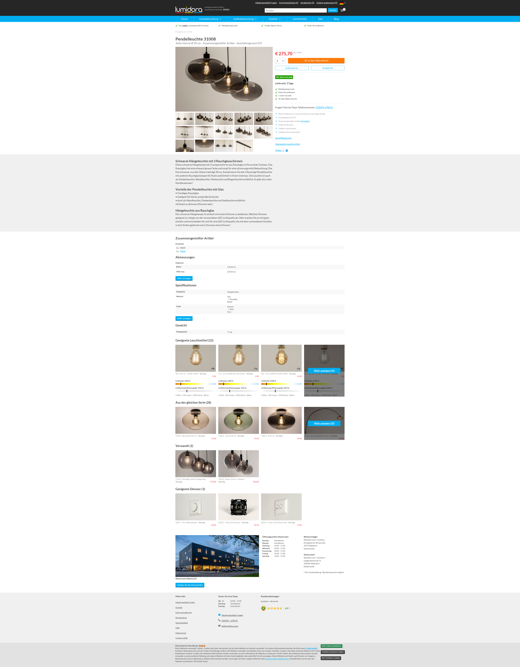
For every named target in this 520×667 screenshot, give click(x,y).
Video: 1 (279, 150)
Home (184, 18)
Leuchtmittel (300, 18)
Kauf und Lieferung (184, 612)
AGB (177, 628)
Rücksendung (181, 617)
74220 (182, 251)
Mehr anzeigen (184, 278)
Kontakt (179, 607)
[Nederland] (341, 3)
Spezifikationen (283, 138)
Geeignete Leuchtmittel (287, 144)
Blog (336, 18)
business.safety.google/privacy (277, 659)
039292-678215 (324, 107)
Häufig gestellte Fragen (185, 602)
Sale (320, 18)
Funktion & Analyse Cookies (333, 652)
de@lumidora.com (230, 626)
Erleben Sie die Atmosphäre (190, 585)
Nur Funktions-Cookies (331, 658)
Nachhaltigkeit (182, 623)
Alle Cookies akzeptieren (331, 646)
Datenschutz (181, 633)
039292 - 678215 (230, 620)
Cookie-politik (182, 638)
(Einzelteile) (305, 121)
